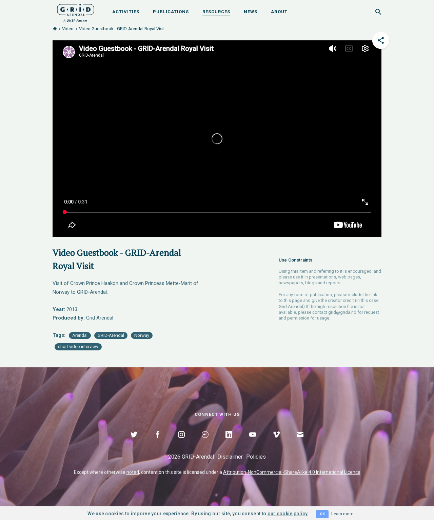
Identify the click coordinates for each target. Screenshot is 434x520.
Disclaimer (230, 457)
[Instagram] (181, 442)
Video (68, 28)
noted (132, 472)
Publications (171, 11)
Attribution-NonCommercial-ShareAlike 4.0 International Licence (291, 472)
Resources (216, 11)
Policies (256, 457)
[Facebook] (158, 442)
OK (322, 514)
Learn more (342, 513)
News (250, 11)
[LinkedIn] (229, 442)
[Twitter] (134, 442)
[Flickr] (205, 442)
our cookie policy (288, 513)
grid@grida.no (342, 312)
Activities (125, 11)
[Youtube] (252, 442)
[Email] (300, 442)
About (279, 11)
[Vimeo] (276, 442)
